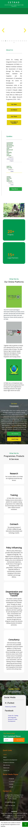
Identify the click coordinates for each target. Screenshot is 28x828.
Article (8, 159)
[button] (2, 41)
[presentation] (3, 29)
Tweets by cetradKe (10, 706)
